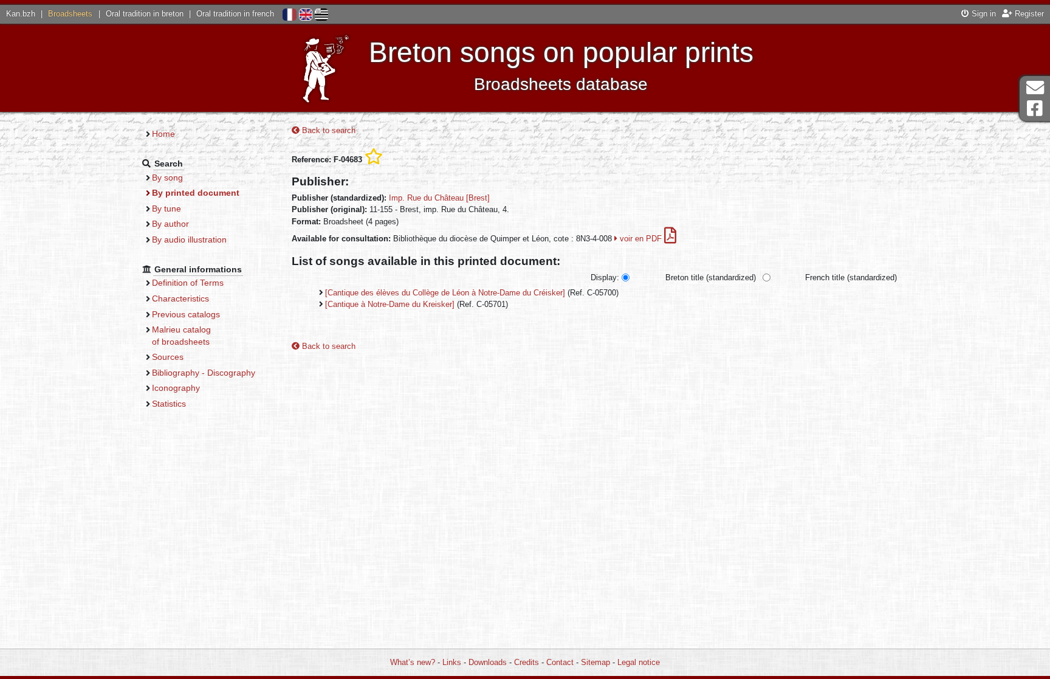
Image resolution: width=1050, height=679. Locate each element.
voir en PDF (640, 238)
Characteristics (180, 298)
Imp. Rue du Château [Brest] (439, 197)
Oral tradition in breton (145, 13)
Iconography (176, 388)
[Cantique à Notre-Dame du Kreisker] (390, 304)
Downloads (487, 662)
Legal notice (638, 662)
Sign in (982, 13)
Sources (168, 357)
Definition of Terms (188, 283)
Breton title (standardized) (710, 277)
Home (163, 134)
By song (167, 177)
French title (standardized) (851, 277)
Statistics (169, 403)
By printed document (195, 193)
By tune (166, 208)
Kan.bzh (20, 13)
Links (451, 662)
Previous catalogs (186, 314)
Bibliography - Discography (203, 372)
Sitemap (595, 662)
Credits (526, 662)
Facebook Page (1035, 108)
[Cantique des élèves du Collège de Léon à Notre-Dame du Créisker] (445, 292)
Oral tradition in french (235, 13)
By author (170, 224)
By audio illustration (189, 239)
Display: (605, 277)
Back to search (327, 130)
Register (1028, 13)
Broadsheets (70, 13)
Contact (560, 662)
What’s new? (412, 662)
